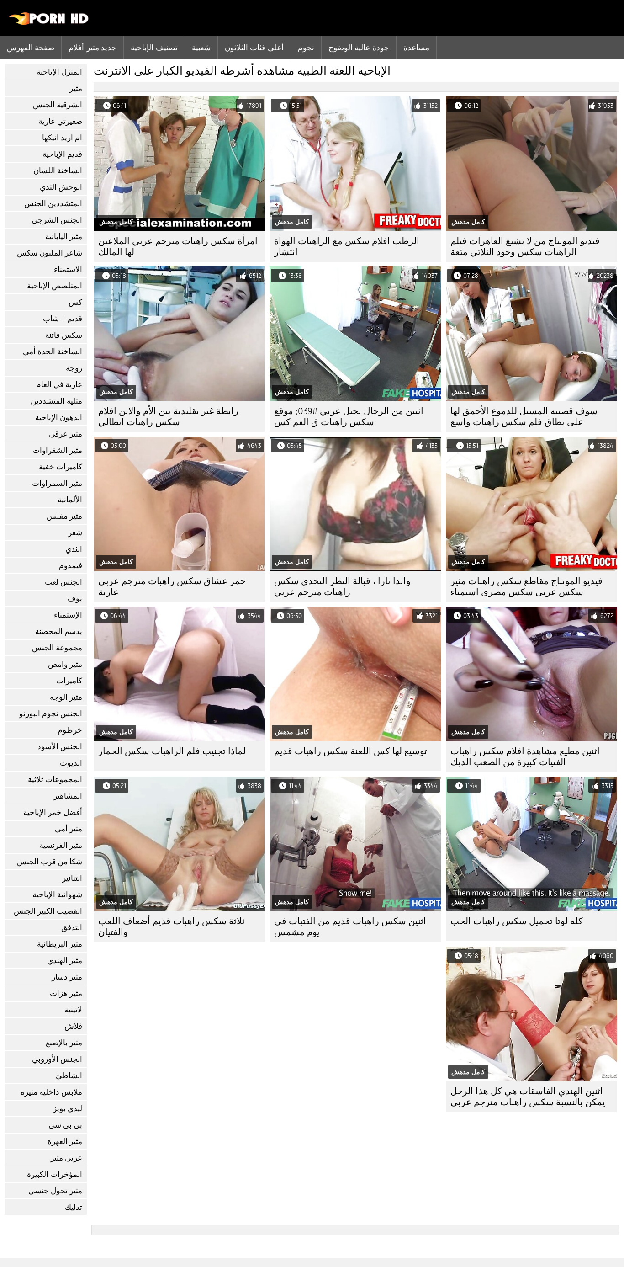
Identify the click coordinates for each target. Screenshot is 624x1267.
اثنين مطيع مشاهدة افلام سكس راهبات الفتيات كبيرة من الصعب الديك (525, 756)
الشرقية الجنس (57, 105)
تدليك (73, 1207)
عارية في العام (59, 384)
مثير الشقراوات (57, 450)
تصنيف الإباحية (154, 48)
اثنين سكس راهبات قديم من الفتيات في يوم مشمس (350, 926)
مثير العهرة (65, 1141)
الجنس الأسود (59, 746)
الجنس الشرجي (57, 220)
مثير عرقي (65, 434)
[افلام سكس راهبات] (49, 23)
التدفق (71, 927)
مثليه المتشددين (56, 401)
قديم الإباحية (62, 154)
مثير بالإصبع (64, 1042)
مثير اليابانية (63, 236)
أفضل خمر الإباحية (52, 812)
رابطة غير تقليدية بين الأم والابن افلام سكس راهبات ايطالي (168, 416)
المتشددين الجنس (53, 203)
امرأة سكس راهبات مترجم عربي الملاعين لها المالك (178, 246)
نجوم (306, 48)
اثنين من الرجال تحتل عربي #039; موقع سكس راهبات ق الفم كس (348, 416)
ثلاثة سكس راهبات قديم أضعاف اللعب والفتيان (171, 926)
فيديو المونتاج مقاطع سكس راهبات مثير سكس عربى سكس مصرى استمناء (526, 586)
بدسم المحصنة (58, 631)
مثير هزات (66, 993)
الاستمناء (68, 269)
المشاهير (67, 796)
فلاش (73, 1026)
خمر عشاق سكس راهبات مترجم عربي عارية (172, 586)
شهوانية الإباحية (57, 894)
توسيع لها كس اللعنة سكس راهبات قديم (350, 751)
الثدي (73, 549)
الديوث (71, 763)
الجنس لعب (63, 582)
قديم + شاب (62, 318)
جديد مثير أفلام (92, 48)
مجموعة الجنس (57, 648)
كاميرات (69, 680)
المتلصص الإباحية (54, 286)
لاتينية (73, 1010)
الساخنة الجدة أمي (52, 351)
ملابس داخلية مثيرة (51, 1092)
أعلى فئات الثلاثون (254, 48)
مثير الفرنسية (60, 845)
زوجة (74, 368)
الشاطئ (69, 1075)
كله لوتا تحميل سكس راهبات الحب (516, 921)
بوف (75, 598)
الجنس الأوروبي (57, 1059)
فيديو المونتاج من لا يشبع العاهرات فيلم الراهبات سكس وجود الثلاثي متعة (525, 246)
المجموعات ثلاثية (55, 779)
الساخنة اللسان (57, 170)
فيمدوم (70, 565)
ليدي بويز (67, 1108)
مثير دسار (67, 977)
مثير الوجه (66, 697)
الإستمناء (68, 615)
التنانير (72, 878)
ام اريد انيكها (62, 137)
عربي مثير (66, 1158)
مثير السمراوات (57, 483)
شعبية (201, 48)
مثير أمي (68, 829)
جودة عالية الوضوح (358, 48)
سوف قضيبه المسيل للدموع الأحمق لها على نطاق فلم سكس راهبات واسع (524, 416)
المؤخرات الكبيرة (54, 1174)
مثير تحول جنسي (55, 1191)
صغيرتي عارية (60, 121)
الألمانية (70, 499)
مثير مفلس (64, 516)
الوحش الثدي (61, 187)
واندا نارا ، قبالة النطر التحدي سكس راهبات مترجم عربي (342, 586)
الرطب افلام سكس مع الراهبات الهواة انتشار (346, 246)
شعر (75, 532)
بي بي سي (65, 1125)
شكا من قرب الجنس (49, 861)
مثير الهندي (64, 960)
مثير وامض (65, 664)
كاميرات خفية (60, 467)
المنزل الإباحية (59, 72)
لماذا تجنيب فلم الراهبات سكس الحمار (172, 751)
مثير (75, 88)
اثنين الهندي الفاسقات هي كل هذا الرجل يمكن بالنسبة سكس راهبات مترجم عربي (527, 1096)
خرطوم (70, 730)
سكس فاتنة (63, 335)
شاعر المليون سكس (49, 253)
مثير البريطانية (59, 944)
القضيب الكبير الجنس (48, 911)
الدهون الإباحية (58, 417)
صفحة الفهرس (30, 48)
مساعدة (416, 48)
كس (75, 302)
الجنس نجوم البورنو (50, 713)
